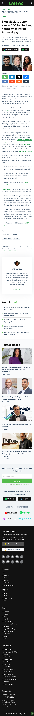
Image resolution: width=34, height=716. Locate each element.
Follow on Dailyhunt (14, 549)
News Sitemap (8, 684)
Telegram (25, 499)
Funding (6, 611)
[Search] (2, 3)
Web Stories (7, 662)
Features (6, 575)
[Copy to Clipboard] (26, 81)
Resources (6, 583)
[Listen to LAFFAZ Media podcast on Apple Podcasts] (9, 519)
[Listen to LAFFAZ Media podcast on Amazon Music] (24, 519)
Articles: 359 (17, 289)
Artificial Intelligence (10, 624)
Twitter (16, 238)
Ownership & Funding (10, 679)
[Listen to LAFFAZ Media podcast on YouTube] (10, 513)
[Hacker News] (19, 81)
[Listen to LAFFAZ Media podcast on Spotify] (25, 513)
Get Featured (7, 649)
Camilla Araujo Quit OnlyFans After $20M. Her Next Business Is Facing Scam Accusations (16, 369)
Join (25, 49)
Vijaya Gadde (26, 144)
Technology (7, 626)
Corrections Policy (9, 677)
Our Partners (7, 659)
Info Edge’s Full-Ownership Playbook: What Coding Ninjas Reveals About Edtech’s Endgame (16, 454)
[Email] (3, 561)
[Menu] (31, 3)
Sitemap (6, 681)
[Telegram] (8, 557)
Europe (5, 601)
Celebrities (7, 634)
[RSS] (21, 561)
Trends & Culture (8, 585)
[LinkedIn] (12, 77)
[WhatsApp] (5, 77)
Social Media (7, 238)
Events (5, 654)
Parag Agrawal (6, 189)
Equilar (7, 110)
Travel (5, 636)
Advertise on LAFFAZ (10, 652)
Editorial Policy (8, 674)
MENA (5, 596)
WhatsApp (10, 499)
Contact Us (7, 667)
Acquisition (6, 234)
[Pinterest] (17, 561)
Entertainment (8, 631)
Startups (6, 614)
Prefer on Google (11, 49)
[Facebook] (5, 81)
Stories (5, 578)
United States (7, 598)
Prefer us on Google (14, 544)
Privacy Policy (25, 484)
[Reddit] (12, 81)
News (4, 16)
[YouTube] (8, 561)
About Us (6, 664)
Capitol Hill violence (25, 151)
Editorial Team (8, 657)
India (5, 593)
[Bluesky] (26, 77)
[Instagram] (17, 557)
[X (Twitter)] (19, 77)
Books (5, 639)
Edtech (5, 619)
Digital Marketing (9, 629)
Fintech (5, 616)
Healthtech (7, 621)
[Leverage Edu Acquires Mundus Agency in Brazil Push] (17, 413)
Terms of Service (16, 484)
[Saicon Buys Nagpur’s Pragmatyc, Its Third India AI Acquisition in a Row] (17, 386)
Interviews (6, 580)
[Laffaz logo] (17, 3)
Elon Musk (16, 234)
